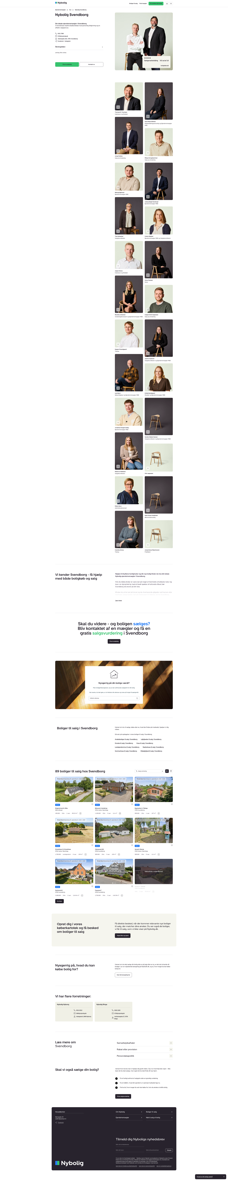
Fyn (70, 10)
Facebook (61, 41)
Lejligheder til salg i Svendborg (151, 739)
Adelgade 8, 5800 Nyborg (83, 1016)
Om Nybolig (120, 1112)
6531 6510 (79, 1010)
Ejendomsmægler (60, 10)
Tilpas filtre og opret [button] (123, 935)
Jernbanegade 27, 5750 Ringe (121, 1017)
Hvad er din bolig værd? (205, 1177)
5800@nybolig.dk (81, 1013)
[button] (118, 600)
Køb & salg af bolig (153, 1118)
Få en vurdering (67, 64)
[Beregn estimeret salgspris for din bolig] (137, 698)
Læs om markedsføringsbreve (163, 1166)
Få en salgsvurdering (123, 1096)
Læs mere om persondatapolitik (147, 1166)
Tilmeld (169, 1150)
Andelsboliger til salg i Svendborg (126, 739)
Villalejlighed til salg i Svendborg (151, 751)
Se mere (59, 901)
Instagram (68, 41)
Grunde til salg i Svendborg (124, 743)
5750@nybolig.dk (119, 1013)
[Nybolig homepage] (69, 1163)
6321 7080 (61, 33)
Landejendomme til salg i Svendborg (127, 747)
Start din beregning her (123, 975)
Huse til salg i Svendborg (144, 743)
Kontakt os (91, 64)
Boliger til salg (151, 1112)
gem (92, 804)
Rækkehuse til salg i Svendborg (153, 747)
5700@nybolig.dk (63, 36)
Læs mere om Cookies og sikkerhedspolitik (126, 1166)
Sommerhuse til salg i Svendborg (126, 751)
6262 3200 (117, 1010)
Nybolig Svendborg (80, 10)
